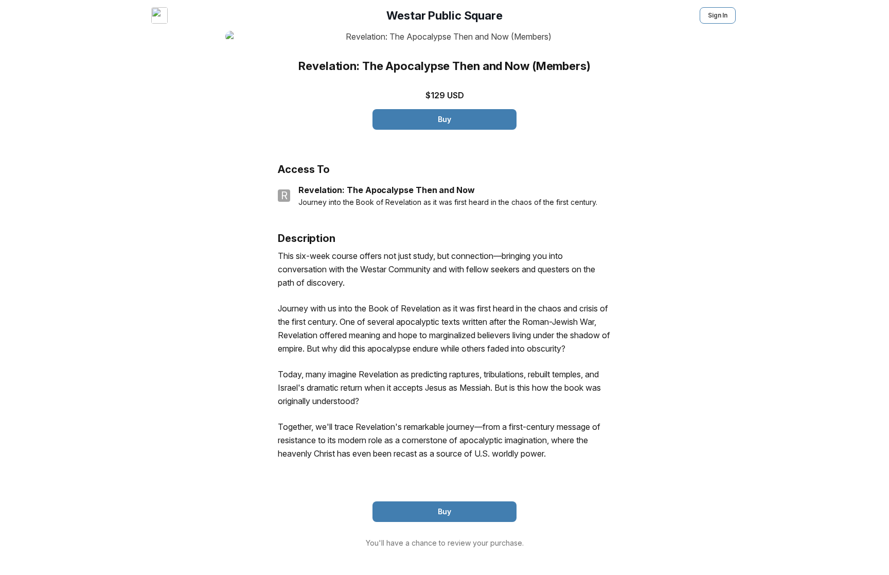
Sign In (717, 15)
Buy (444, 119)
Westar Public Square (444, 15)
